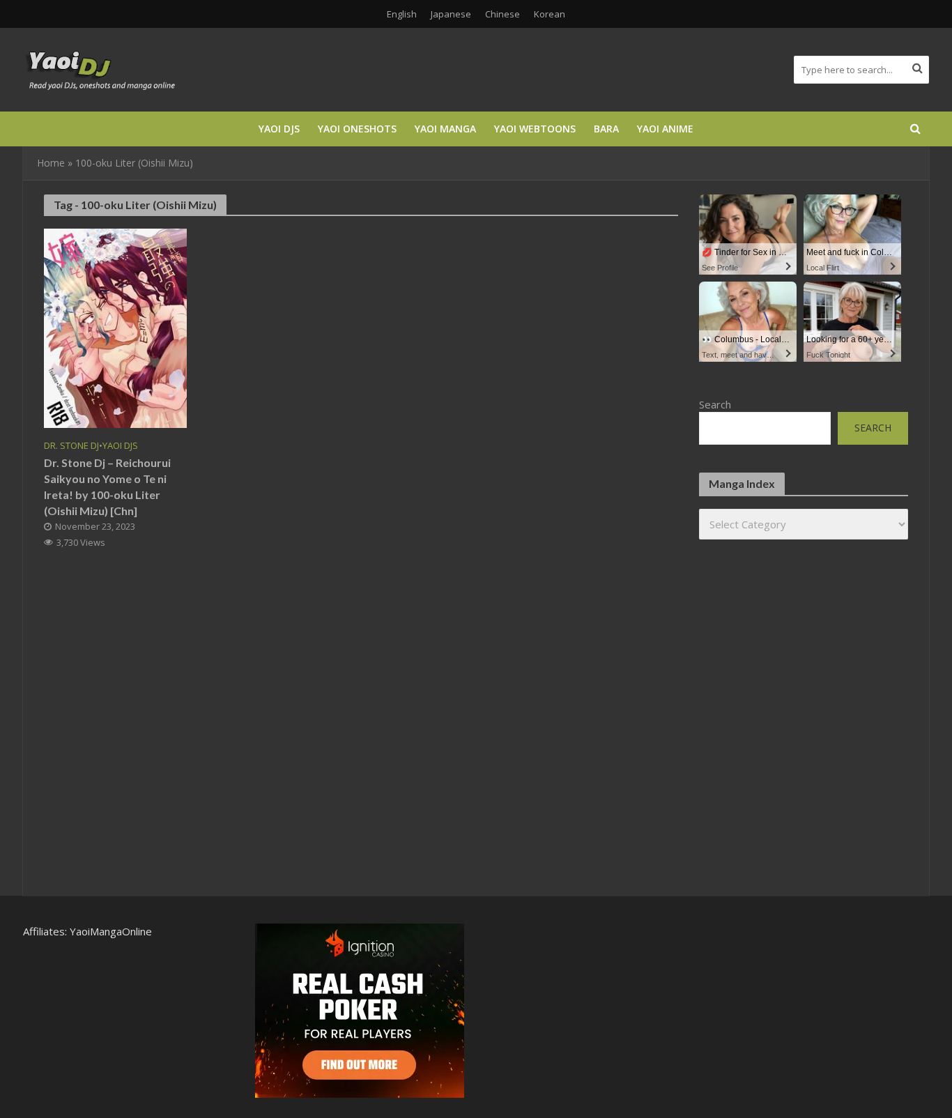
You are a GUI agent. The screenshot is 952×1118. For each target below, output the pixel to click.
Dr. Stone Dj (71, 446)
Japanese (451, 14)
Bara (606, 128)
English (402, 14)
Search (715, 404)
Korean (549, 14)
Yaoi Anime (665, 128)
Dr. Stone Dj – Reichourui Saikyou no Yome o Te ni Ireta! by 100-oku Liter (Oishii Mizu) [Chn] (107, 486)
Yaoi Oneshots (357, 128)
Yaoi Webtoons (535, 128)
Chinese (502, 14)
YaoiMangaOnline (111, 931)
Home (51, 162)
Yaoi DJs (279, 128)
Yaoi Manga (445, 128)
